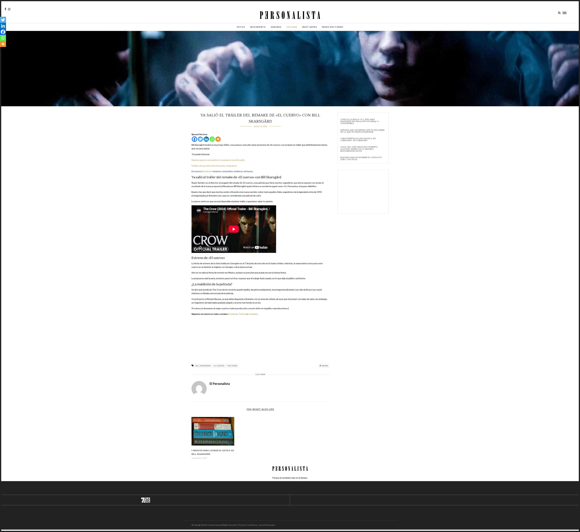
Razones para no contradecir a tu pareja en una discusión (218, 160)
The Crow (232, 366)
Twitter (242, 314)
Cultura (291, 27)
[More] (218, 139)
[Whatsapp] (212, 139)
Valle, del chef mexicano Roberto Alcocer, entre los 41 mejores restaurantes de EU (359, 149)
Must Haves (309, 27)
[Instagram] (9, 9)
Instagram (253, 314)
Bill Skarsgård (203, 366)
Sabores (276, 27)
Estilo (241, 27)
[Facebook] (194, 139)
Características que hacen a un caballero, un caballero (358, 139)
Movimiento (258, 27)
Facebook (207, 171)
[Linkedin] (206, 139)
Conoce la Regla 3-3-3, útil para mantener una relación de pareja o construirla (359, 122)
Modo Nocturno (332, 27)
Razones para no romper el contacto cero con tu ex (361, 158)
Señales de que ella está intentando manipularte (214, 165)
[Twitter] (200, 139)
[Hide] (1, 50)
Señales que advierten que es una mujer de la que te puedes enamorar (362, 131)
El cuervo (219, 366)
